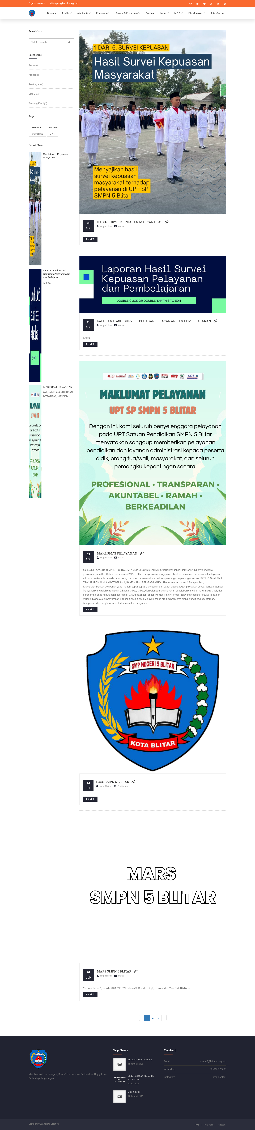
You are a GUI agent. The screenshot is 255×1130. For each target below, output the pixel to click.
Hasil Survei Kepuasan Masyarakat (129, 222)
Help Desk (208, 1125)
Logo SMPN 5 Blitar (112, 782)
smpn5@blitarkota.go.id (65, 3)
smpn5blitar (37, 134)
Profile (65, 13)
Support (222, 1125)
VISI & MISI (134, 1092)
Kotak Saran (217, 13)
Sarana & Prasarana (127, 13)
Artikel (34, 74)
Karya (163, 13)
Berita (34, 65)
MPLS (177, 13)
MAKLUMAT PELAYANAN (117, 553)
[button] (167, 222)
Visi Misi (35, 94)
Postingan (36, 84)
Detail (89, 239)
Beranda (52, 13)
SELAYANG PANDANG (140, 1059)
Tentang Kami (38, 103)
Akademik (82, 13)
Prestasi (150, 13)
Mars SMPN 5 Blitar (114, 971)
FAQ (197, 1125)
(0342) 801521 (39, 3)
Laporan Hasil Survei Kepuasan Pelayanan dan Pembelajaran (154, 321)
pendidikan (53, 127)
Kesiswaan (102, 13)
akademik (36, 127)
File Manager (195, 13)
